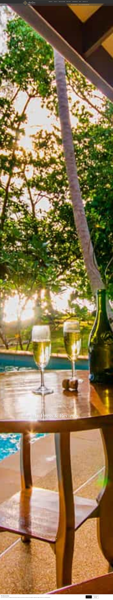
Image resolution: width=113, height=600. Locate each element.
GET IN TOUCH (74, 4)
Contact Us (85, 1)
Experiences (77, 1)
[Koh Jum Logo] (29, 3)
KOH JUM (71, 1)
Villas (59, 1)
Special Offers (65, 1)
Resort (54, 1)
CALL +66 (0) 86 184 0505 (84, 4)
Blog (81, 1)
